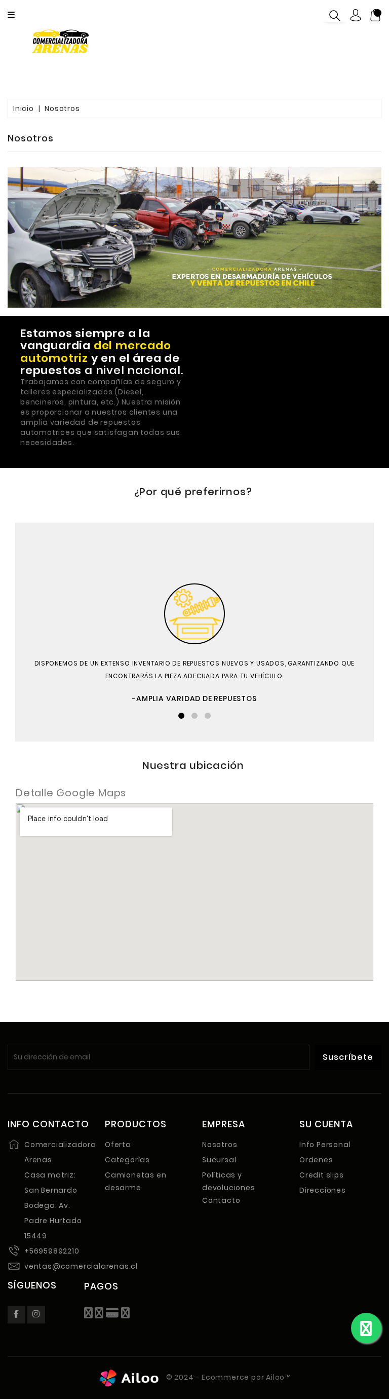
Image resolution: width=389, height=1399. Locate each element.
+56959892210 (52, 1251)
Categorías (127, 1160)
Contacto (221, 1200)
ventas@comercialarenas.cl (81, 1266)
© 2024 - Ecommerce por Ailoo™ (227, 1377)
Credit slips (321, 1175)
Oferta (118, 1144)
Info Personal (325, 1144)
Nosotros (219, 1144)
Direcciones (322, 1190)
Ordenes (316, 1160)
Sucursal (219, 1160)
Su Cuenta (326, 1124)
